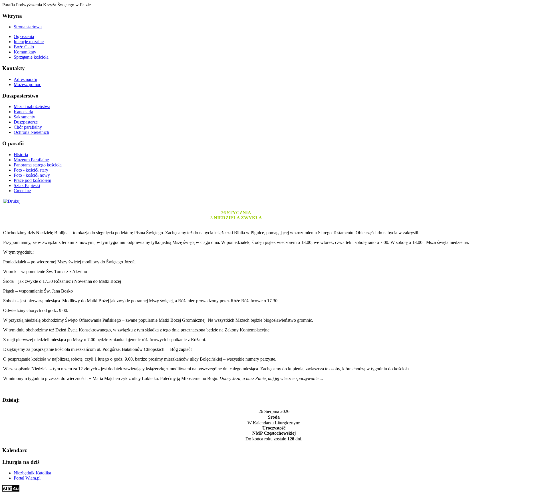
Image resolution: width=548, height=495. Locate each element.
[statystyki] (10, 490)
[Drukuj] (12, 201)
